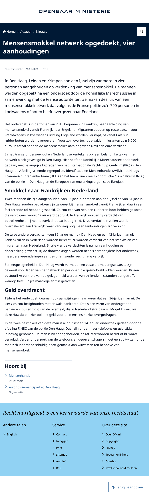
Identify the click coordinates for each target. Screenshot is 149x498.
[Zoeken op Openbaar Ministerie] (141, 31)
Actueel (25, 31)
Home (11, 31)
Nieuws (41, 31)
